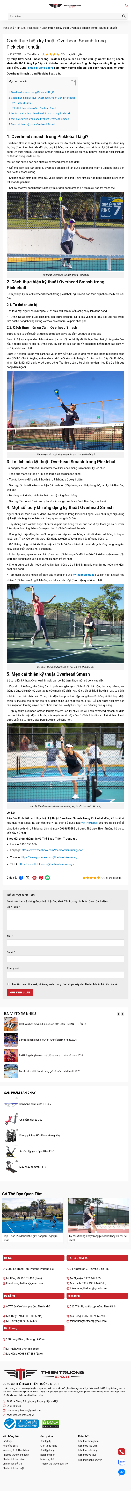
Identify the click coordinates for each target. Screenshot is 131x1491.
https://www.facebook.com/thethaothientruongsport (52, 850)
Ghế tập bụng (47, 1450)
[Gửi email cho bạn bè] (34, 878)
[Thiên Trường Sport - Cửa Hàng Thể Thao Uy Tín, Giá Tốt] (65, 6)
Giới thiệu (7, 1441)
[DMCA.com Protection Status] (50, 1423)
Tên (10, 936)
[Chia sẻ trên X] (28, 878)
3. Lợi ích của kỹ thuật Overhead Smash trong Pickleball (39, 113)
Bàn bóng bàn (47, 1454)
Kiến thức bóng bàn (88, 1441)
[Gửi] (124, 16)
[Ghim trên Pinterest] (41, 878)
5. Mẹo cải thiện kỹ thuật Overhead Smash (32, 124)
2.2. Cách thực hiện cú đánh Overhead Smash (34, 108)
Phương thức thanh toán (16, 1454)
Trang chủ (8, 27)
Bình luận (13, 907)
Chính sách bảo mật (13, 1468)
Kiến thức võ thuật (87, 1454)
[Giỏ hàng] (126, 6)
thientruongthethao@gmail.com (24, 1410)
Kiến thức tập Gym (88, 1445)
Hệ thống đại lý (10, 1445)
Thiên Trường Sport (40, 67)
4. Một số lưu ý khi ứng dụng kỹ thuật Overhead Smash (39, 119)
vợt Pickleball (89, 822)
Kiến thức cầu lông (88, 1450)
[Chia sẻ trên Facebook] (21, 878)
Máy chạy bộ (47, 1459)
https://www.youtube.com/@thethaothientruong (49, 857)
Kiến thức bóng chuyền (90, 1460)
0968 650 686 (14, 1406)
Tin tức (21, 27)
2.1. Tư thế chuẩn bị (21, 103)
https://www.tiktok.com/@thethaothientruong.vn (47, 864)
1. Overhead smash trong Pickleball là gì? (31, 92)
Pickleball (33, 27)
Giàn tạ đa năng (48, 1445)
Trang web (13, 968)
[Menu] (4, 16)
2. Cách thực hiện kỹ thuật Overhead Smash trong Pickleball (42, 97)
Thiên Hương (33, 54)
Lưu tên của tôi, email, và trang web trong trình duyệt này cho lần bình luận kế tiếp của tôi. (65, 984)
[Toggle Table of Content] (71, 83)
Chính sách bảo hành (14, 1459)
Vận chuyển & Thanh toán (16, 1450)
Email (11, 952)
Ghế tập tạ (45, 1441)
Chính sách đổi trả (12, 1463)
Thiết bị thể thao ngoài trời (54, 1463)
